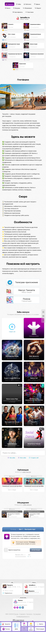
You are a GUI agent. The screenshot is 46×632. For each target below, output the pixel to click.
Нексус (34, 582)
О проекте (22, 614)
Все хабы (12, 458)
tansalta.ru (32, 585)
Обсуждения (23, 502)
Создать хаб (34, 458)
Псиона (20, 600)
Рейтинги (28, 4)
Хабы (19, 4)
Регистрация (36, 550)
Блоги (8, 8)
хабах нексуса (26, 472)
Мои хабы (23, 458)
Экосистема (23, 597)
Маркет (38, 8)
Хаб (12, 582)
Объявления (28, 8)
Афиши (38, 4)
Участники (30, 12)
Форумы (17, 8)
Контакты (29, 614)
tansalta (9, 586)
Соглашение (37, 614)
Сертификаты (18, 12)
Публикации (23, 470)
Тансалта (10, 4)
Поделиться (21, 586)
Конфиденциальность (23, 616)
